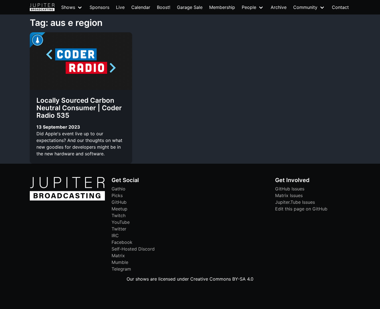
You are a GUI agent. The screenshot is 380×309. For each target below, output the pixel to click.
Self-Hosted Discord (133, 249)
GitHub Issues (289, 189)
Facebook (122, 242)
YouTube (121, 222)
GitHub (119, 202)
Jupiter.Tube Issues (295, 202)
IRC (115, 235)
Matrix (118, 255)
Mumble (120, 262)
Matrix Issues (289, 195)
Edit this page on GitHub (301, 209)
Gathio (118, 189)
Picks (117, 195)
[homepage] (42, 7)
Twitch (118, 215)
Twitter (119, 229)
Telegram (121, 269)
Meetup (119, 209)
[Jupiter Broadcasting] (67, 199)
